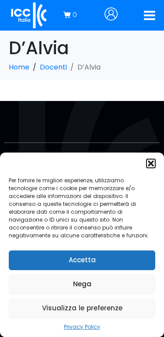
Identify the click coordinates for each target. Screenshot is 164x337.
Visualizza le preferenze (82, 308)
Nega (82, 283)
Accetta (82, 259)
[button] (151, 163)
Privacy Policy (82, 326)
